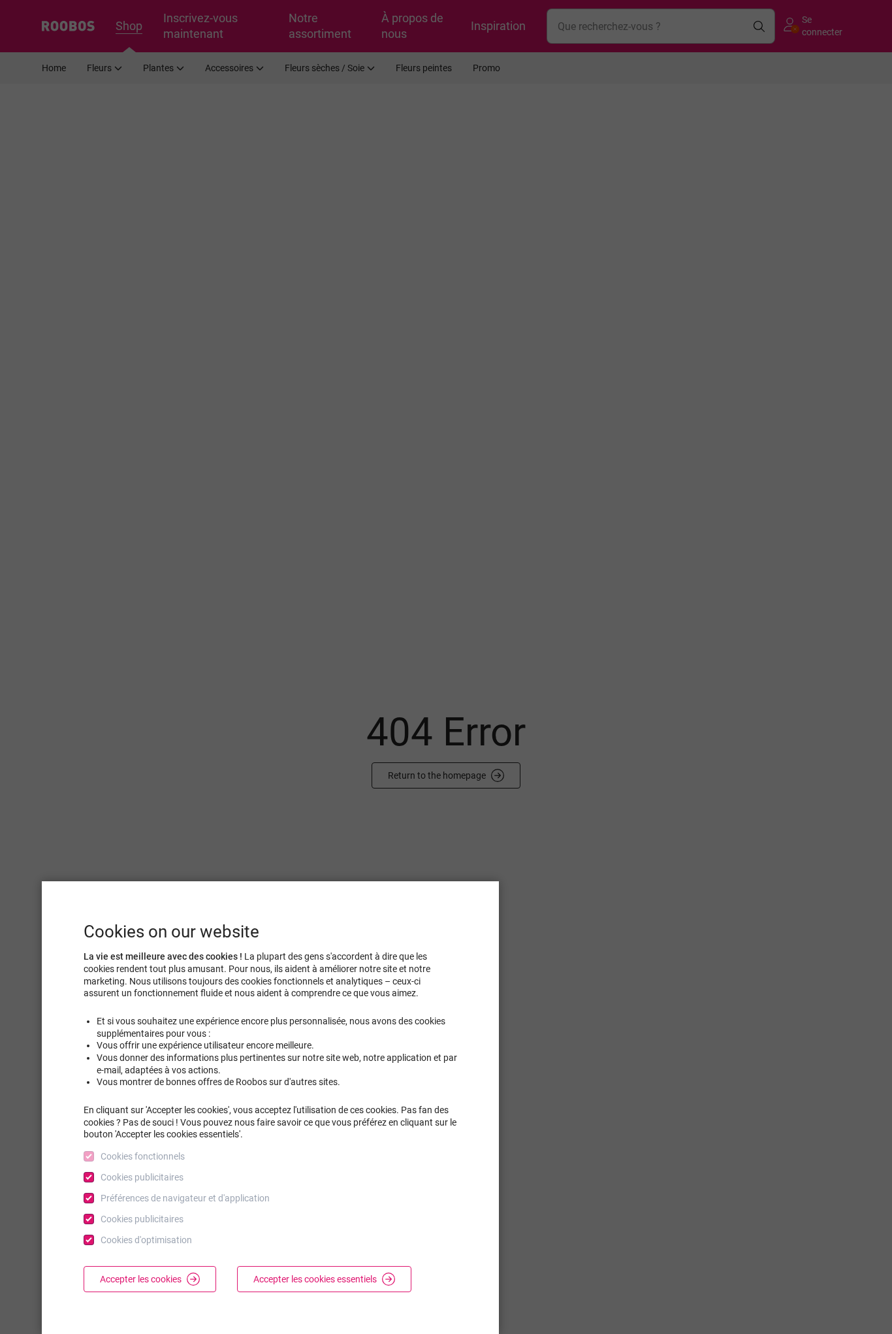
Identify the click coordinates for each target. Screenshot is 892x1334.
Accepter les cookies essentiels (315, 1279)
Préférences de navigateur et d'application (185, 1198)
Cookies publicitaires (142, 1177)
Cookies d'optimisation (146, 1240)
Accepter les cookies (141, 1279)
